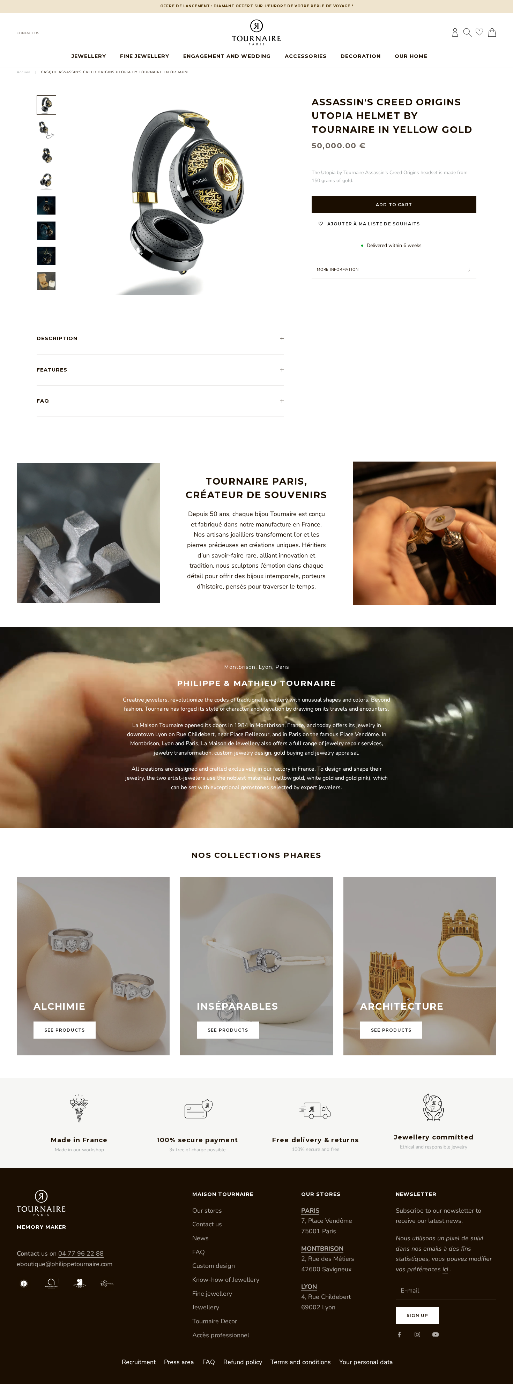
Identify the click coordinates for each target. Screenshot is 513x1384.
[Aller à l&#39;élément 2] (46, 130)
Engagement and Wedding (226, 56)
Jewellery (89, 56)
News (200, 1238)
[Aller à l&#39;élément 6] (46, 230)
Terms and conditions (300, 1362)
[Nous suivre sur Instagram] (417, 1334)
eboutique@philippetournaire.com (64, 1264)
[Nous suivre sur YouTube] (435, 1334)
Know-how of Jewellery (225, 1279)
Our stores (207, 1210)
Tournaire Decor (214, 1321)
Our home (411, 56)
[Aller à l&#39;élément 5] (46, 205)
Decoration (361, 56)
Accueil (24, 72)
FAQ (198, 1252)
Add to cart (394, 204)
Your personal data (366, 1362)
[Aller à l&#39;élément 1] (46, 105)
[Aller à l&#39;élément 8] (46, 281)
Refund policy (242, 1362)
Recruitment (139, 1362)
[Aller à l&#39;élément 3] (46, 155)
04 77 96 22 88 (81, 1253)
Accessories (306, 56)
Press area (179, 1362)
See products (64, 1030)
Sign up (417, 1315)
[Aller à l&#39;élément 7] (46, 255)
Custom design (213, 1266)
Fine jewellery (144, 56)
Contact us (28, 33)
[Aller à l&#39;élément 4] (46, 180)
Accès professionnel (220, 1335)
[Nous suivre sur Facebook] (399, 1334)
